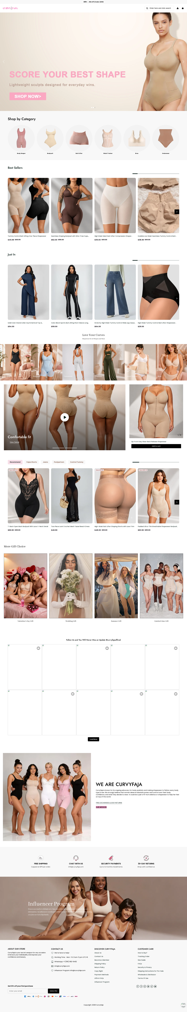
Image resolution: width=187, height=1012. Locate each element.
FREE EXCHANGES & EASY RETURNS (109, 803)
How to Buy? (142, 953)
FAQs (140, 964)
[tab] (91, 107)
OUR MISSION (101, 807)
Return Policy (99, 967)
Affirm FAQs (99, 978)
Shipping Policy (100, 964)
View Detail (14, 442)
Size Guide (142, 960)
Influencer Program (101, 982)
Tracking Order (144, 956)
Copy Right (98, 971)
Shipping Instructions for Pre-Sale (151, 971)
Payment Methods (101, 975)
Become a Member (101, 960)
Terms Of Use (143, 978)
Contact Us (98, 956)
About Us (97, 953)
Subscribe (53, 991)
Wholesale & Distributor (147, 975)
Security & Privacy (145, 967)
